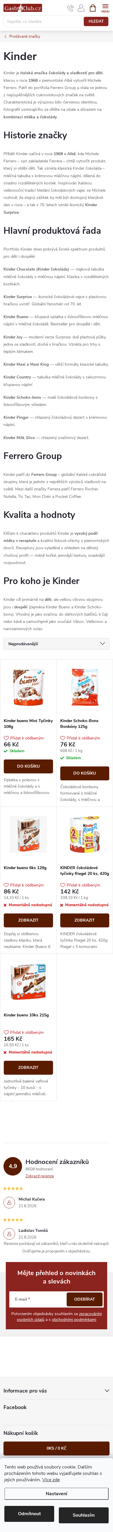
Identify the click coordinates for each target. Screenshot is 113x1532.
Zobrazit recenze (39, 1176)
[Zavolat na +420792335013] (70, 8)
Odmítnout (29, 1514)
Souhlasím (84, 1515)
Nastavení (56, 1494)
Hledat (96, 21)
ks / (56, 1448)
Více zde (51, 1480)
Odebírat (84, 1299)
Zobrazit (28, 920)
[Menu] (105, 7)
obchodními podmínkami (74, 1319)
